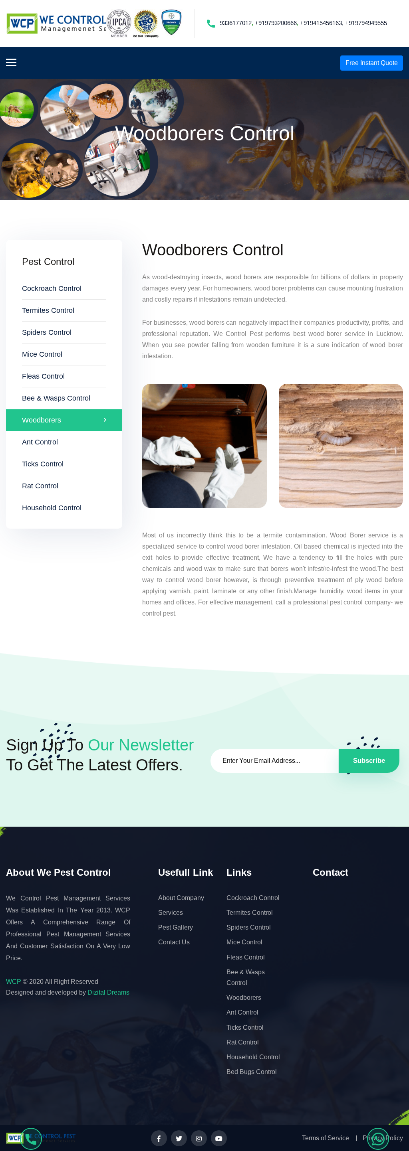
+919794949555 (366, 23)
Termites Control (48, 310)
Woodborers (41, 420)
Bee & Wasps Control (56, 398)
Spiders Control (46, 332)
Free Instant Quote (371, 62)
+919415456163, (321, 23)
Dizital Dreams (108, 992)
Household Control (51, 508)
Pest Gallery (175, 927)
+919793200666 (276, 23)
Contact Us (174, 942)
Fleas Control (43, 376)
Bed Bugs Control (251, 1071)
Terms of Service (325, 1138)
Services (170, 912)
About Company (181, 897)
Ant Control (40, 442)
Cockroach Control (51, 288)
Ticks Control (43, 464)
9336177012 (236, 23)
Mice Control (42, 354)
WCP (13, 981)
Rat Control (40, 486)
